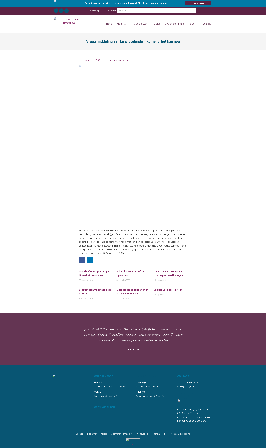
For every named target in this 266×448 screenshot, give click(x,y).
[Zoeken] (194, 10)
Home (109, 23)
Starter (157, 23)
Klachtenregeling (159, 434)
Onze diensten (140, 23)
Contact (207, 23)
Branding (136, 444)
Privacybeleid (142, 434)
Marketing (130, 444)
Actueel (192, 23)
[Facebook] (56, 10)
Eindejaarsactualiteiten (120, 60)
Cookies (79, 434)
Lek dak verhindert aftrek (168, 289)
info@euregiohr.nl (187, 386)
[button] (82, 260)
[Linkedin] (61, 10)
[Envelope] (66, 10)
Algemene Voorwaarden (121, 434)
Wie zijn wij (121, 23)
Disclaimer (92, 434)
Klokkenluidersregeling (180, 434)
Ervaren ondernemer (175, 23)
